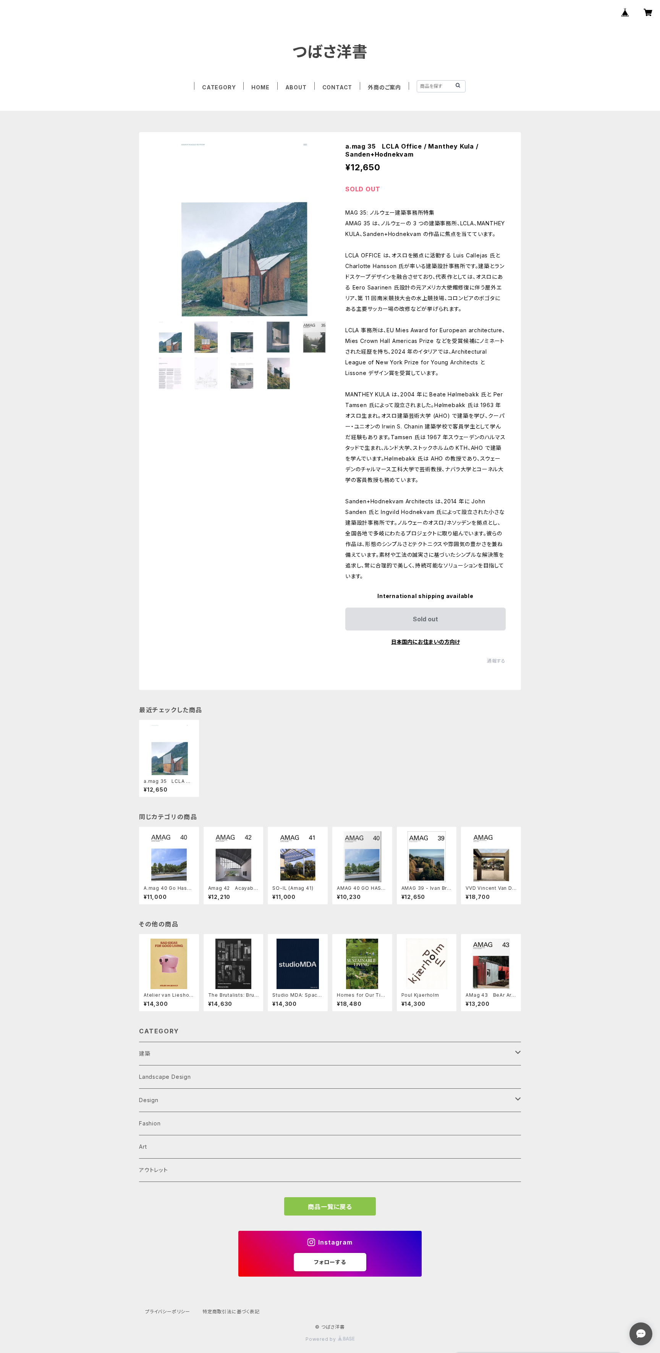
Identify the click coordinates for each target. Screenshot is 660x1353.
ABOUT (296, 87)
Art (143, 1146)
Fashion (150, 1123)
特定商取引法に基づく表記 (231, 1311)
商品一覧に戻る (330, 1207)
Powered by (322, 1339)
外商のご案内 (384, 87)
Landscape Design (165, 1076)
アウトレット (153, 1170)
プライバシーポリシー (167, 1311)
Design (149, 1100)
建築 (144, 1053)
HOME (260, 87)
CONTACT (337, 87)
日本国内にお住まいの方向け (425, 642)
